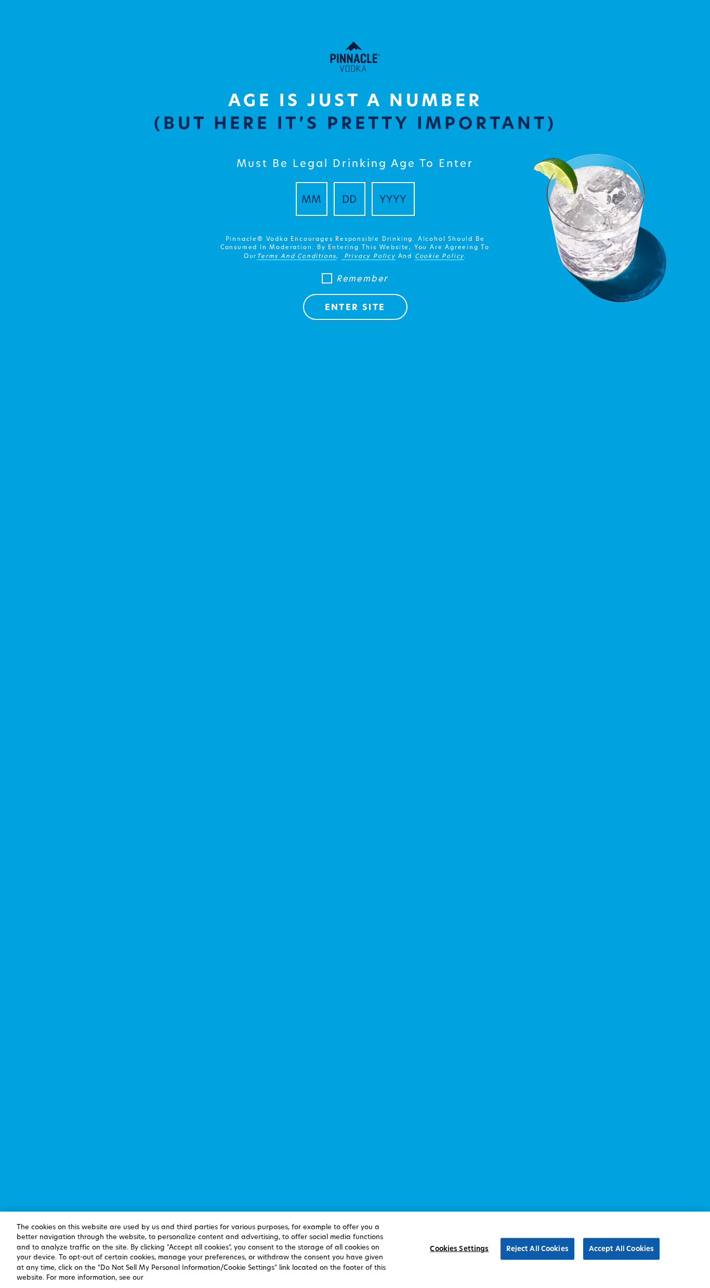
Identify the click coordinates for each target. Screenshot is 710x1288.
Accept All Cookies (621, 1248)
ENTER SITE (355, 307)
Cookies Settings (459, 1248)
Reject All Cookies (537, 1248)
